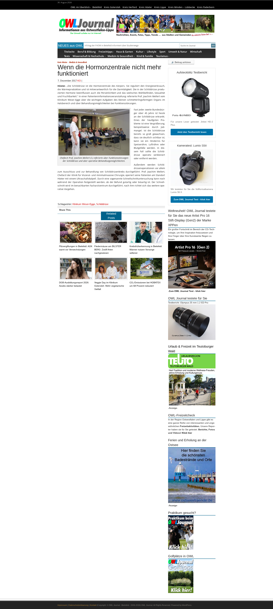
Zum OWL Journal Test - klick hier (192, 199)
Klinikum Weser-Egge (84, 204)
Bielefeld (97, 7)
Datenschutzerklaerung (78, 605)
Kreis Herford (130, 7)
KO (79, 80)
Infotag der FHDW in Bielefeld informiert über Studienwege (112, 45)
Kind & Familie (145, 55)
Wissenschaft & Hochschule (88, 55)
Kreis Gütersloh (112, 7)
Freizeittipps (105, 51)
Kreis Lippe (160, 7)
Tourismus (162, 55)
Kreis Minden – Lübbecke (181, 7)
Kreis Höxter (145, 7)
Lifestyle (151, 51)
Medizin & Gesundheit (120, 55)
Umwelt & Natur (177, 51)
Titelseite (69, 51)
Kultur (139, 51)
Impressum (62, 605)
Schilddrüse (102, 204)
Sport (162, 51)
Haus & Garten (124, 51)
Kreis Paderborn (205, 7)
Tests (67, 55)
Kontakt (93, 605)
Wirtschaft (196, 51)
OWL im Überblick (80, 7)
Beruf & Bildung (87, 51)
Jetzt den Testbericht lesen (191, 132)
